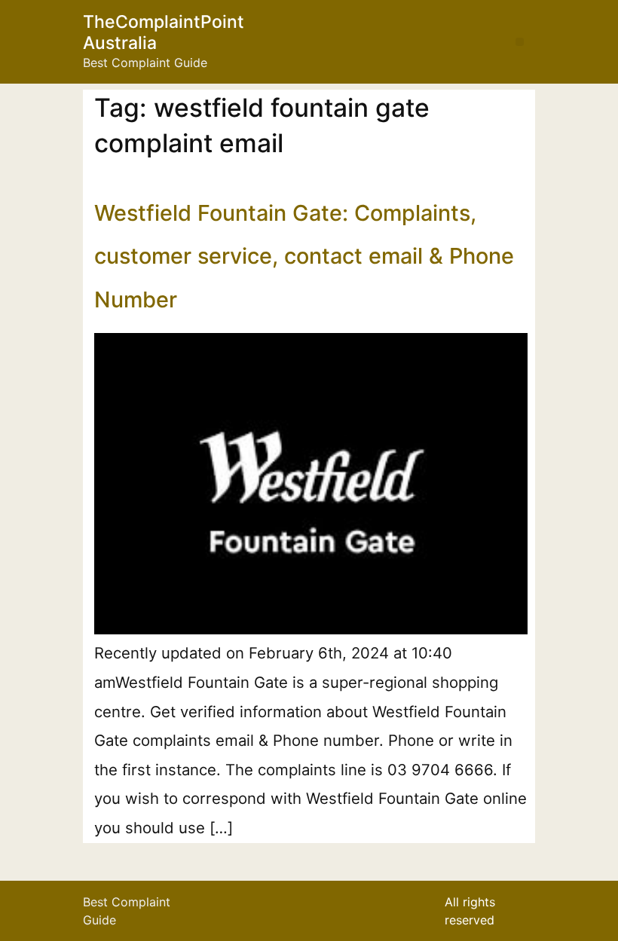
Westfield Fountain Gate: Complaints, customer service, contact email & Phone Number (304, 256)
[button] (520, 42)
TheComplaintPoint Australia (163, 32)
